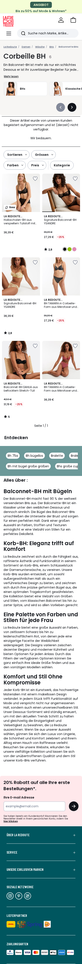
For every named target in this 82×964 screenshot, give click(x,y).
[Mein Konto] (61, 20)
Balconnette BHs (68, 46)
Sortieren (14, 154)
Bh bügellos (34, 455)
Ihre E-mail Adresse (18, 797)
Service (12, 852)
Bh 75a (13, 455)
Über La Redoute (18, 835)
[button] (73, 20)
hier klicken (10, 821)
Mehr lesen (11, 76)
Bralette (57, 455)
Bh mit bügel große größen (28, 466)
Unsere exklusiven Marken (25, 869)
